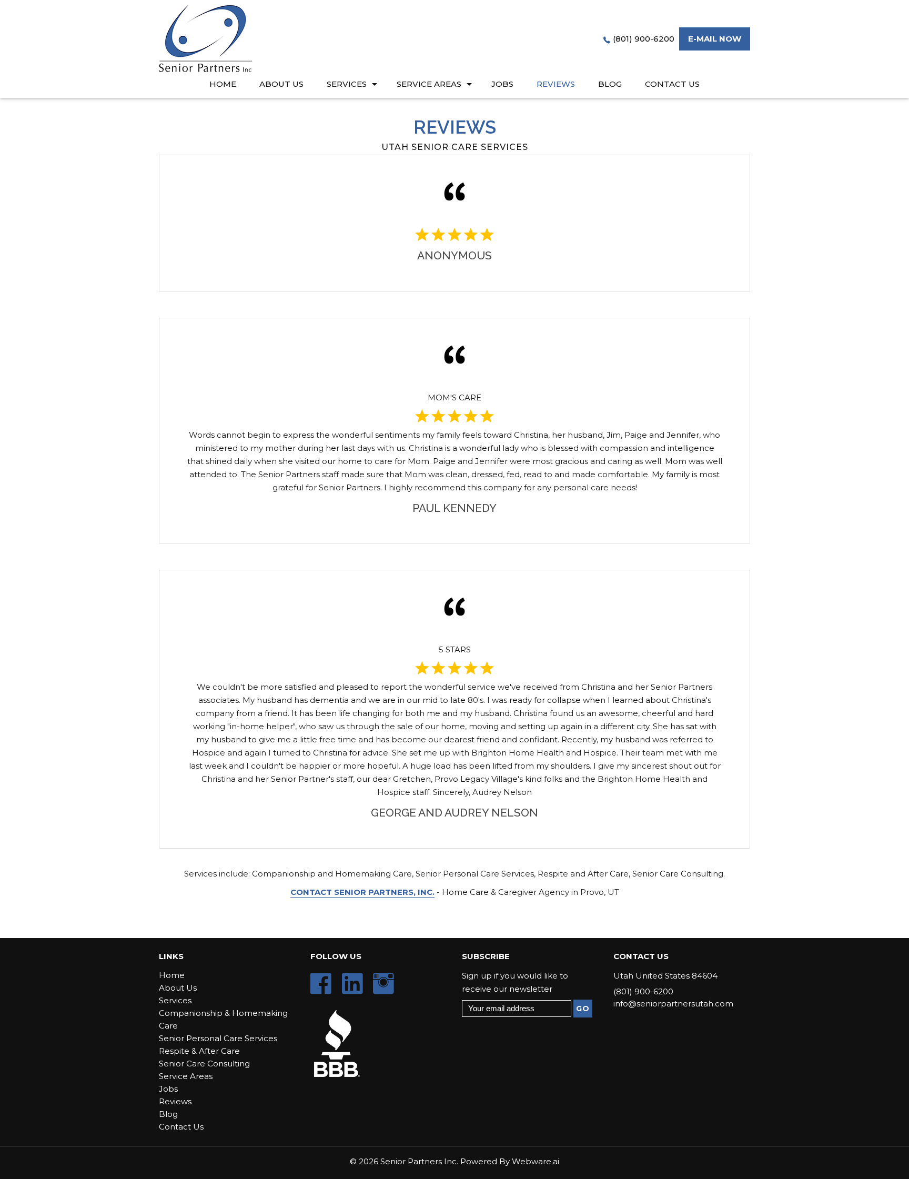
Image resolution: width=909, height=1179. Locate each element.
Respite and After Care (583, 874)
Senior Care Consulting (204, 1064)
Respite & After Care (199, 1051)
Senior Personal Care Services (475, 874)
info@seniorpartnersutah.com (673, 1004)
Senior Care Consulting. (678, 874)
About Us (281, 84)
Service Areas (429, 84)
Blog (610, 84)
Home (222, 84)
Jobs (502, 84)
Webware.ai (535, 1161)
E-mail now (714, 39)
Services (347, 84)
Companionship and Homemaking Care (332, 874)
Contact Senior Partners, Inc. (362, 892)
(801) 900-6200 (643, 39)
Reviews (556, 84)
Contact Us (672, 84)
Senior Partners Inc (418, 1161)
